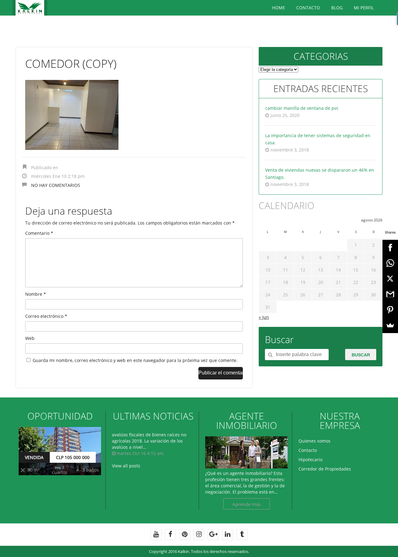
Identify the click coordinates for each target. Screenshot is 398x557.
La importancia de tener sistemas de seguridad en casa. (317, 139)
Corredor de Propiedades (324, 469)
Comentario (39, 233)
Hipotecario (310, 459)
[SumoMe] (390, 325)
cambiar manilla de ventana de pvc (302, 108)
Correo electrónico (46, 316)
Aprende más (246, 504)
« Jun (264, 317)
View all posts (126, 466)
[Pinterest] (390, 310)
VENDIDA (34, 457)
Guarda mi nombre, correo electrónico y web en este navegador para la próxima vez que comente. (135, 360)
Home (278, 8)
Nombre (35, 294)
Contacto (308, 8)
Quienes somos (314, 441)
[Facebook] (390, 247)
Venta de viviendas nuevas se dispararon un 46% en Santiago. (319, 173)
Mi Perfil (364, 8)
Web (30, 338)
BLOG (337, 8)
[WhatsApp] (390, 263)
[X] (390, 278)
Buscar (361, 354)
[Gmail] (390, 294)
